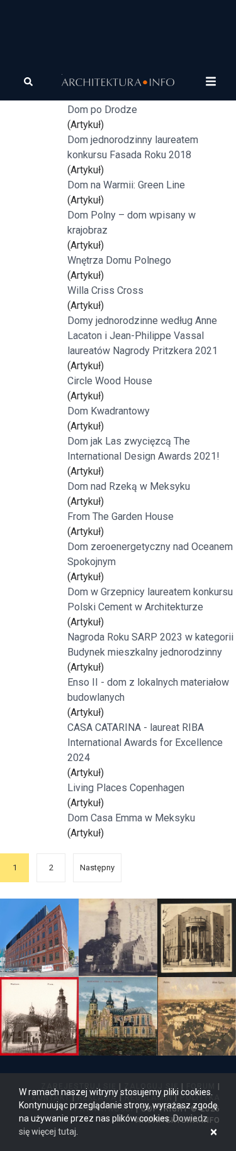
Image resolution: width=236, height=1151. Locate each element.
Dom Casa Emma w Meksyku (131, 818)
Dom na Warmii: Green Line (126, 185)
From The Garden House (120, 516)
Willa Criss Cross (105, 290)
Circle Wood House (109, 381)
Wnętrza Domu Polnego (119, 260)
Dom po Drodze (102, 110)
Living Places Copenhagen (125, 788)
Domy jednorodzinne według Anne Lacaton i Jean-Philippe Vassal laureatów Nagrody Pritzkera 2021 (142, 336)
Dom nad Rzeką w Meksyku (128, 486)
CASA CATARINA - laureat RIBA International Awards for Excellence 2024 (145, 742)
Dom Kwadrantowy (108, 411)
